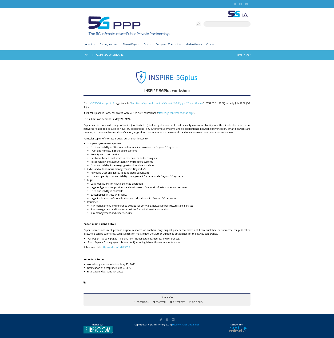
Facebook (143, 302)
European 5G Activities (168, 44)
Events (147, 44)
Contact (210, 44)
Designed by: (236, 324)
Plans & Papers (131, 44)
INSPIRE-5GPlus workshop (167, 90)
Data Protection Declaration (186, 324)
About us (90, 44)
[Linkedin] (246, 4)
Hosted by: (97, 324)
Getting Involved (109, 44)
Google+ (197, 302)
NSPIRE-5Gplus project (102, 103)
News (246, 54)
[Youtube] (240, 4)
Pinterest (179, 302)
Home (239, 54)
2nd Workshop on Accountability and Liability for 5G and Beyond (167, 103)
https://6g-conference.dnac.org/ (175, 113)
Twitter (161, 302)
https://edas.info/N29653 (116, 247)
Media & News (194, 44)
